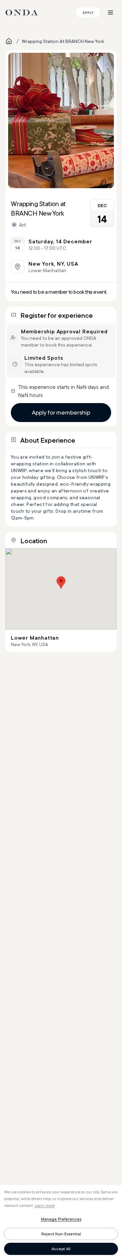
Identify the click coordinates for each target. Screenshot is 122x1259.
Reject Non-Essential (61, 1233)
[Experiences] (8, 41)
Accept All (61, 1248)
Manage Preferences (61, 1218)
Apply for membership (61, 412)
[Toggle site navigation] (110, 12)
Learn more (45, 1205)
